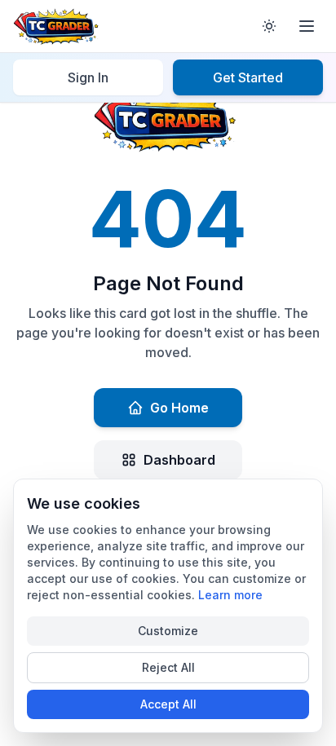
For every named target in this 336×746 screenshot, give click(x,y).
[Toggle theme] (269, 26)
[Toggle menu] (306, 26)
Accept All (168, 704)
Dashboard (179, 460)
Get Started (248, 77)
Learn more (230, 595)
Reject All (168, 667)
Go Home (179, 407)
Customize (168, 631)
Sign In (88, 77)
